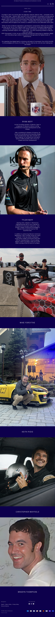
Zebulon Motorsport (9, 610)
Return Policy (8, 604)
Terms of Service (5, 606)
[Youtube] (33, 603)
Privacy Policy (15, 604)
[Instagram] (31, 603)
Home (25, 8)
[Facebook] (29, 603)
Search (2, 604)
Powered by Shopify (4, 612)
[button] (51, 4)
